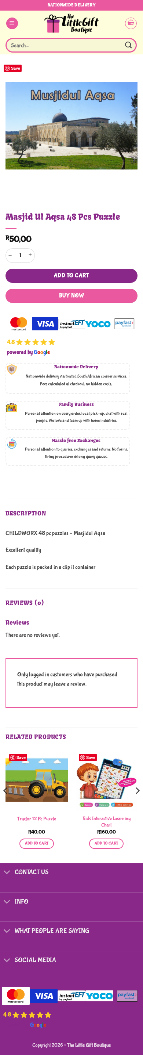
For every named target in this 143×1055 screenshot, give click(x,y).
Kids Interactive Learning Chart (106, 822)
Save (15, 68)
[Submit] (128, 45)
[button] (12, 24)
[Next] (137, 805)
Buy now (71, 295)
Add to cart (71, 275)
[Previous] (5, 805)
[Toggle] (7, 873)
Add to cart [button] (37, 843)
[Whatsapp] (122, 1036)
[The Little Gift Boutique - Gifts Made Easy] (71, 23)
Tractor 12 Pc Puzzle (36, 819)
